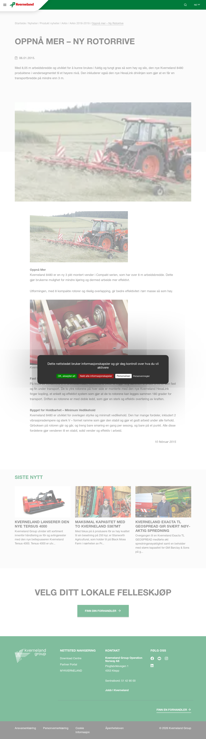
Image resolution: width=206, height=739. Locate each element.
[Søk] (183, 16)
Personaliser (123, 375)
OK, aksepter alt (66, 375)
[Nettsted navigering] (5, 5)
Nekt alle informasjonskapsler (96, 375)
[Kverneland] (22, 5)
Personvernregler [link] (141, 376)
